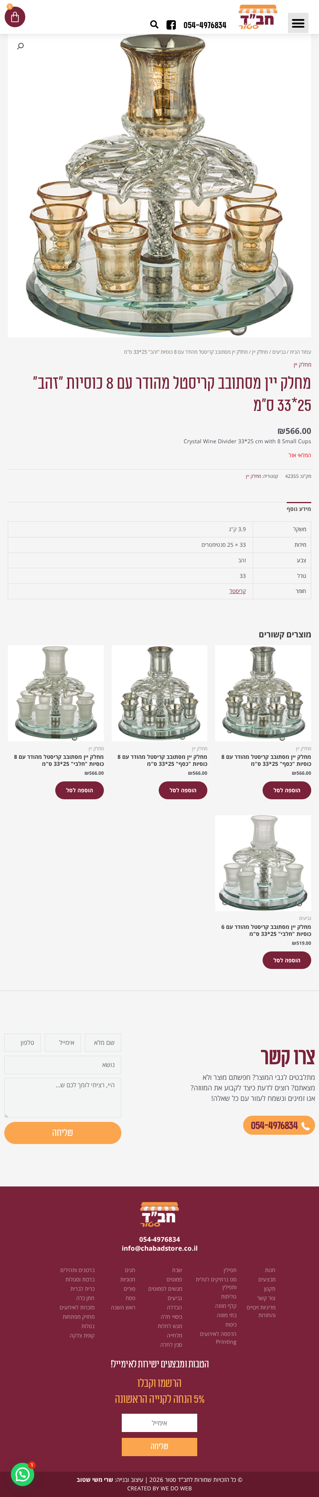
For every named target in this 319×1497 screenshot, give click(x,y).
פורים (129, 1288)
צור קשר (266, 1298)
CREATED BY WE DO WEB (159, 1488)
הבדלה (174, 1307)
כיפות (231, 1324)
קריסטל (238, 591)
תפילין (230, 1270)
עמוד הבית (300, 352)
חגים (130, 1270)
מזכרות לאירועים (77, 1307)
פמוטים (174, 1279)
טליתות (229, 1296)
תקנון (269, 1288)
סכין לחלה (171, 1344)
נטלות (88, 1326)
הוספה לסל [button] (286, 790)
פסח (130, 1298)
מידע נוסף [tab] (299, 508)
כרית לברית (82, 1288)
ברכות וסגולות (80, 1279)
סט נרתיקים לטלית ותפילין (216, 1283)
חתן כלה (85, 1298)
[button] (298, 23)
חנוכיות (127, 1279)
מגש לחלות (170, 1326)
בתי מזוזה (227, 1315)
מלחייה (174, 1335)
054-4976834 (205, 25)
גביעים (279, 352)
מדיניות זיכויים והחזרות (261, 1311)
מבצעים (266, 1279)
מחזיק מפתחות (79, 1316)
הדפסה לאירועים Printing (218, 1337)
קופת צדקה (82, 1335)
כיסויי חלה (171, 1316)
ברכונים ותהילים (77, 1270)
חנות (270, 1270)
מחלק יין (260, 352)
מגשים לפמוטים (165, 1288)
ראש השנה (123, 1307)
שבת (177, 1270)
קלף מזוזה (226, 1305)
